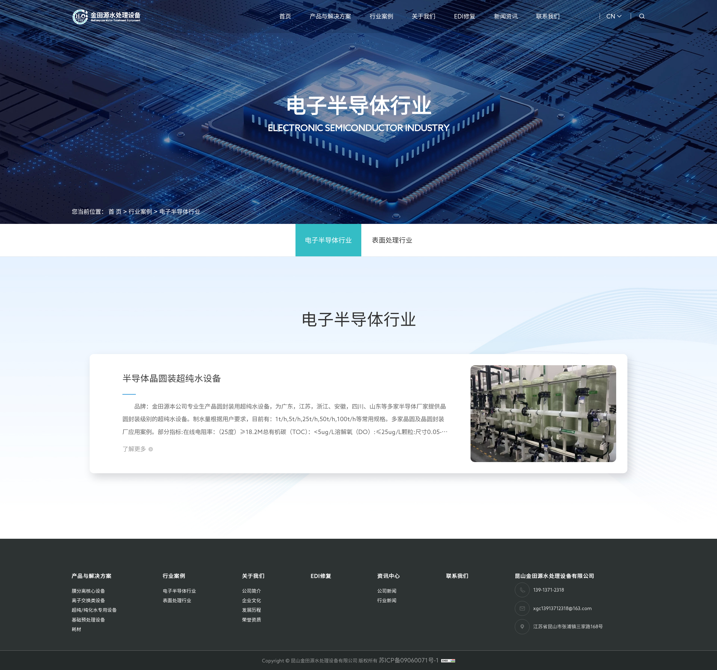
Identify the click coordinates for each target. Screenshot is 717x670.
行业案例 (381, 16)
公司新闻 (386, 591)
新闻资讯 (506, 16)
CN (610, 16)
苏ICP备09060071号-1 (409, 660)
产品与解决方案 (330, 16)
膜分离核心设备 (88, 591)
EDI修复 (464, 16)
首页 (285, 16)
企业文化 (251, 600)
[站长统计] (448, 660)
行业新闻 (386, 600)
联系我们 (548, 16)
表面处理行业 (392, 240)
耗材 (76, 629)
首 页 (115, 212)
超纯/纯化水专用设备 (94, 610)
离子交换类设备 (88, 600)
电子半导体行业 (179, 212)
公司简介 (251, 591)
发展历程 (251, 610)
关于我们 (423, 16)
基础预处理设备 (88, 619)
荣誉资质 (251, 619)
